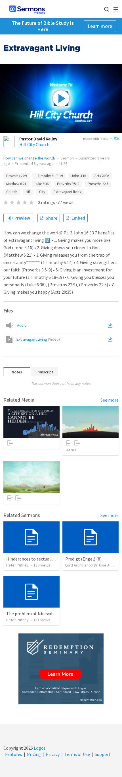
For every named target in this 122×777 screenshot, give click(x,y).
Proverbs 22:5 (98, 183)
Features (13, 754)
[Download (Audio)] (111, 325)
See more (109, 400)
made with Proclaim (98, 138)
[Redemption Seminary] (61, 668)
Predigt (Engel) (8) (83, 559)
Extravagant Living (38, 339)
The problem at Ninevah (30, 613)
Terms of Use (77, 754)
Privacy (53, 754)
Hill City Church (34, 144)
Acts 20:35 (101, 175)
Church (11, 191)
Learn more (100, 26)
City (42, 191)
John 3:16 (78, 175)
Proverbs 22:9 (16, 175)
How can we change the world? (29, 158)
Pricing (34, 754)
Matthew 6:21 (16, 183)
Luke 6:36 (42, 183)
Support (103, 754)
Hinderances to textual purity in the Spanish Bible (54, 559)
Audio (22, 325)
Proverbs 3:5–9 (68, 183)
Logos (39, 748)
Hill (28, 191)
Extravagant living (67, 191)
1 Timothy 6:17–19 (49, 175)
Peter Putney (17, 565)
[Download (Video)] (111, 339)
